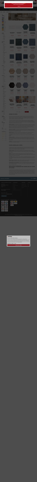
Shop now (19, 6)
